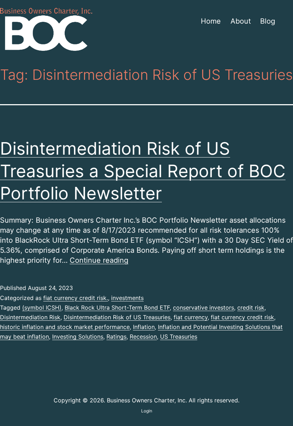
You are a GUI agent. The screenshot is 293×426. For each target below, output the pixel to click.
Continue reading (99, 260)
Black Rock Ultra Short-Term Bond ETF (117, 307)
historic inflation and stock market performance (65, 326)
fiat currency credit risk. (75, 297)
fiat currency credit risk (242, 317)
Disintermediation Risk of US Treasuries (117, 317)
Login (146, 410)
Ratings (116, 336)
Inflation (144, 326)
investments (127, 297)
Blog (267, 21)
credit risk (250, 307)
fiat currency (191, 317)
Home (211, 21)
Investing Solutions (77, 336)
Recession (143, 336)
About (240, 21)
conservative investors (203, 307)
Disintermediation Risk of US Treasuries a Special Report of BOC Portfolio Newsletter (142, 171)
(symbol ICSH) (41, 307)
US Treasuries (178, 336)
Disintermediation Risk (30, 317)
